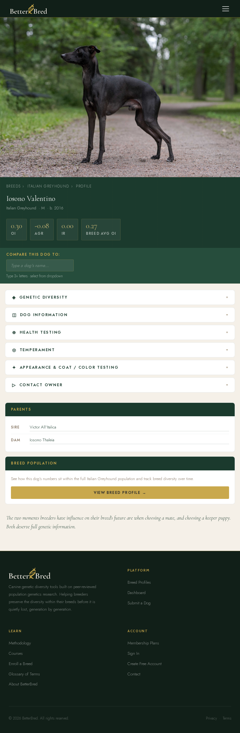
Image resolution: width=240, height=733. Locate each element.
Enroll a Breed (20, 664)
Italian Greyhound (48, 186)
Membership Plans (143, 643)
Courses (16, 653)
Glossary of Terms (24, 674)
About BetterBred (23, 684)
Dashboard (137, 593)
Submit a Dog (139, 603)
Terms (227, 718)
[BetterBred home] (28, 9)
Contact (134, 674)
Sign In (133, 653)
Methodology (20, 643)
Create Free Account (145, 664)
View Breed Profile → (120, 492)
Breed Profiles (139, 582)
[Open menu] (225, 9)
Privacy (211, 718)
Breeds (13, 186)
